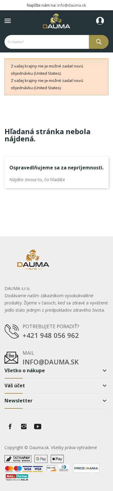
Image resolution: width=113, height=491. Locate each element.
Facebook (10, 426)
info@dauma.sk (71, 5)
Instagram (23, 426)
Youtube (37, 426)
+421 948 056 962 (51, 335)
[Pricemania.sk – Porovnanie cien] (86, 468)
